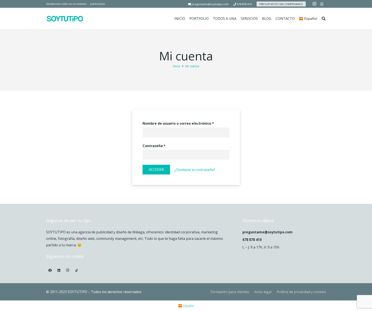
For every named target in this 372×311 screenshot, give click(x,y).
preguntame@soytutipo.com (210, 4)
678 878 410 (244, 4)
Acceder (156, 169)
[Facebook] (50, 270)
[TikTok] (76, 270)
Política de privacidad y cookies (301, 291)
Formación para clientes (230, 291)
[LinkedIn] (59, 270)
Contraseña (154, 145)
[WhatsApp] (322, 4)
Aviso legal (262, 291)
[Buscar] (323, 19)
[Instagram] (314, 4)
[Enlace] (65, 18)
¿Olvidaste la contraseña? (194, 169)
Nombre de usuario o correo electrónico (178, 123)
